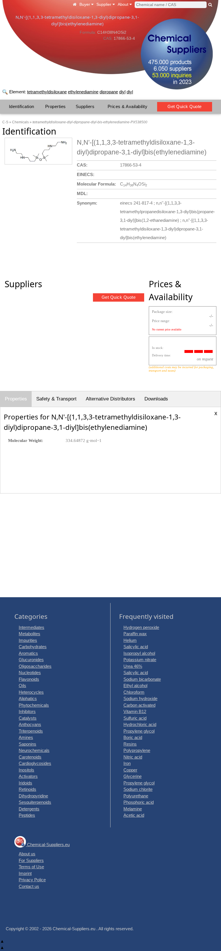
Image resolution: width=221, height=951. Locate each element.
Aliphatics (28, 698)
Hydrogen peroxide (141, 627)
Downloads (156, 399)
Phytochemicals (34, 705)
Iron (127, 763)
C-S (5, 122)
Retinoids (27, 789)
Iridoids (25, 782)
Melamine (132, 808)
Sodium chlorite (138, 789)
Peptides (27, 815)
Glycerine (132, 776)
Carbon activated (139, 705)
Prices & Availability (128, 106)
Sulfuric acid (134, 718)
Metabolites (29, 633)
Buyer (85, 4)
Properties (55, 106)
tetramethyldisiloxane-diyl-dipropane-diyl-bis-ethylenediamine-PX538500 (90, 122)
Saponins (27, 744)
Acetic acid (133, 815)
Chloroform (133, 692)
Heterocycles (31, 692)
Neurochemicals (34, 750)
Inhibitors (27, 711)
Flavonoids (29, 679)
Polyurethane (135, 795)
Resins (130, 744)
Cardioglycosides (35, 763)
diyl (122, 91)
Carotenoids (30, 757)
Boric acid (132, 737)
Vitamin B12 (134, 711)
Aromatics (28, 653)
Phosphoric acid (138, 802)
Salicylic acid (135, 646)
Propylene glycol (139, 731)
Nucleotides (30, 672)
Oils (22, 685)
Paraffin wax (135, 633)
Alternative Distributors (110, 399)
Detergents (29, 808)
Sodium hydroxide (140, 698)
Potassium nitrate (139, 659)
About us (27, 853)
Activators (28, 776)
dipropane (109, 91)
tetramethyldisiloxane (47, 91)
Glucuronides (31, 659)
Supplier (104, 4)
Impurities (28, 640)
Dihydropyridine (33, 795)
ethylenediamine (83, 91)
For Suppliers (31, 860)
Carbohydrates (33, 646)
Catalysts (28, 718)
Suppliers (85, 106)
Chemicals (20, 122)
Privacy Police (32, 879)
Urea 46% (132, 666)
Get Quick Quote (184, 106)
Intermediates (31, 627)
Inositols (26, 769)
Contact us (29, 886)
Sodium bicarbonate (142, 679)
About (123, 4)
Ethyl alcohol (135, 685)
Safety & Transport (56, 399)
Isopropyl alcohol (139, 653)
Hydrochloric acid (139, 724)
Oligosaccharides (35, 666)
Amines (26, 737)
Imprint (25, 873)
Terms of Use (31, 866)
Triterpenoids (31, 731)
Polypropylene (136, 750)
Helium (130, 640)
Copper (130, 769)
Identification (21, 106)
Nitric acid (132, 757)
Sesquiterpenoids (35, 802)
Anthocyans (30, 724)
